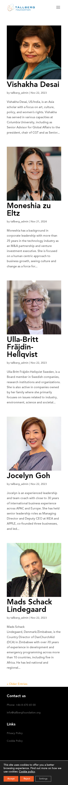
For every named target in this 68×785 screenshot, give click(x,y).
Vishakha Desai (33, 85)
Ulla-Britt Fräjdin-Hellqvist (22, 347)
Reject (27, 779)
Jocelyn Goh (28, 476)
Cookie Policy (15, 741)
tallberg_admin (20, 93)
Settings (43, 779)
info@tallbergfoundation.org (24, 713)
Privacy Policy (15, 733)
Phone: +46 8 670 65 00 (21, 705)
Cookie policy (27, 772)
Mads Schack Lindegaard (29, 606)
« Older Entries (17, 684)
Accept (11, 779)
